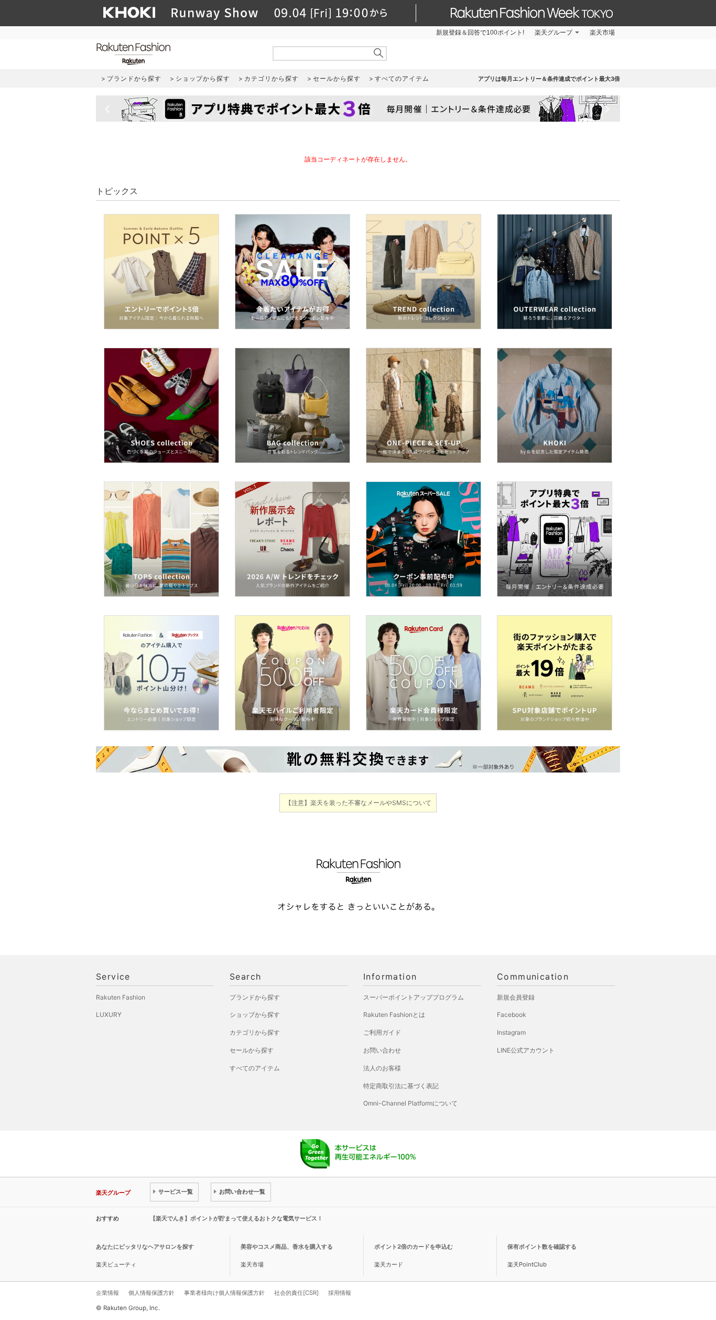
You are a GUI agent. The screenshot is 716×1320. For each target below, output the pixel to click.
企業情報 (107, 1292)
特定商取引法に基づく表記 (401, 1086)
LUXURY (109, 1014)
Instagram (511, 1032)
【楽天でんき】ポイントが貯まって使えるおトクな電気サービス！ (236, 1218)
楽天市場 (602, 32)
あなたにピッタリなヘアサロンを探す (145, 1246)
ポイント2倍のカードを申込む (413, 1246)
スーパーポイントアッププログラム (413, 997)
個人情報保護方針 (151, 1292)
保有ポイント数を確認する (542, 1246)
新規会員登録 (516, 997)
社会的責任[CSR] (296, 1292)
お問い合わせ (382, 1050)
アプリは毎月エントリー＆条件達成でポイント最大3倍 (549, 78)
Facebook (511, 1014)
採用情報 (339, 1292)
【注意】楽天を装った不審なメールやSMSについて (358, 803)
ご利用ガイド (382, 1032)
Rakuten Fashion (177, 54)
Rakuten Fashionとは (394, 1014)
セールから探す (252, 1050)
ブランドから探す (255, 997)
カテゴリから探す (255, 1032)
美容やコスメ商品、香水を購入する (287, 1246)
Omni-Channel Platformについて (410, 1103)
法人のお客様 (382, 1068)
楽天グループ (553, 32)
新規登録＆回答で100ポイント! (480, 32)
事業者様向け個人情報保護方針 (224, 1292)
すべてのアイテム (255, 1068)
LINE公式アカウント (526, 1050)
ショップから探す (255, 1014)
